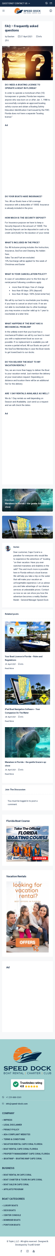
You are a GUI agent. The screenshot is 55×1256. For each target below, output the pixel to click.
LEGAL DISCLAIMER (13, 1125)
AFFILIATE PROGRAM (13, 1189)
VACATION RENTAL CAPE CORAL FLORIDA (23, 1144)
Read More (9, 668)
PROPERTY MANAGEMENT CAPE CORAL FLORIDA (27, 1154)
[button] (27, 1084)
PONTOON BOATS (12, 1225)
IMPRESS (8, 1120)
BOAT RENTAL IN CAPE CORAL (18, 1175)
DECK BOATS (10, 1210)
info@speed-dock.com (17, 1104)
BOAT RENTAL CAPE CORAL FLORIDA (21, 1149)
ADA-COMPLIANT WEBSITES (17, 1134)
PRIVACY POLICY (11, 1129)
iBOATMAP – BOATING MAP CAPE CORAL (23, 1158)
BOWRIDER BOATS (12, 1220)
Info (40, 36)
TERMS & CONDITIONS (14, 1139)
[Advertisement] (27, 161)
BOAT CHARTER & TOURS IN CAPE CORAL (23, 1180)
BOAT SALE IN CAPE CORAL (16, 1184)
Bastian (11, 36)
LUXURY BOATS (11, 1205)
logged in (24, 801)
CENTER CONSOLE (12, 1215)
